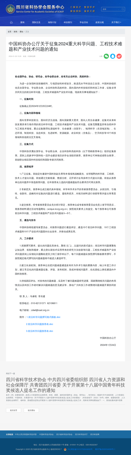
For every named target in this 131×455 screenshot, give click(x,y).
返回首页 (13, 410)
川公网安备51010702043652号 (79, 449)
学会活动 (84, 22)
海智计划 (52, 22)
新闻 (15, 31)
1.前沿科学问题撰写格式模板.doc (43, 317)
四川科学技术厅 (81, 434)
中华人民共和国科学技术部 (26, 434)
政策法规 (100, 22)
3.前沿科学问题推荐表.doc (39, 330)
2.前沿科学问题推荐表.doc (39, 324)
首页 (9, 31)
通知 (21, 31)
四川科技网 (94, 434)
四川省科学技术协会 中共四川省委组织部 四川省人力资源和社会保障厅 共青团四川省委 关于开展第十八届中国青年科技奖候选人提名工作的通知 (65, 384)
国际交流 (36, 22)
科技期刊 (68, 22)
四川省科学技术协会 (64, 434)
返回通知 (31, 410)
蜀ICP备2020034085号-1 (105, 449)
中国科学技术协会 (46, 434)
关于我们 (115, 22)
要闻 (22, 22)
